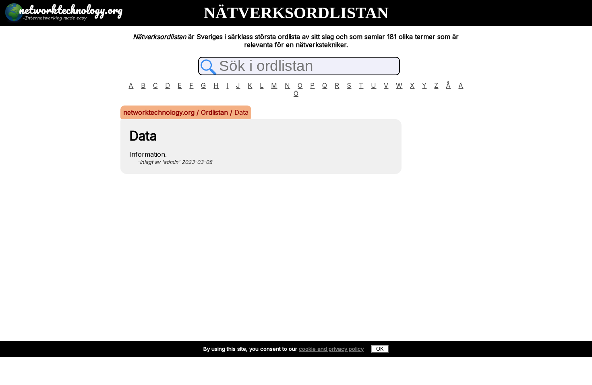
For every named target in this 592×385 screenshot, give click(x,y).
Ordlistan (215, 112)
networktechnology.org (160, 112)
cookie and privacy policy (331, 349)
